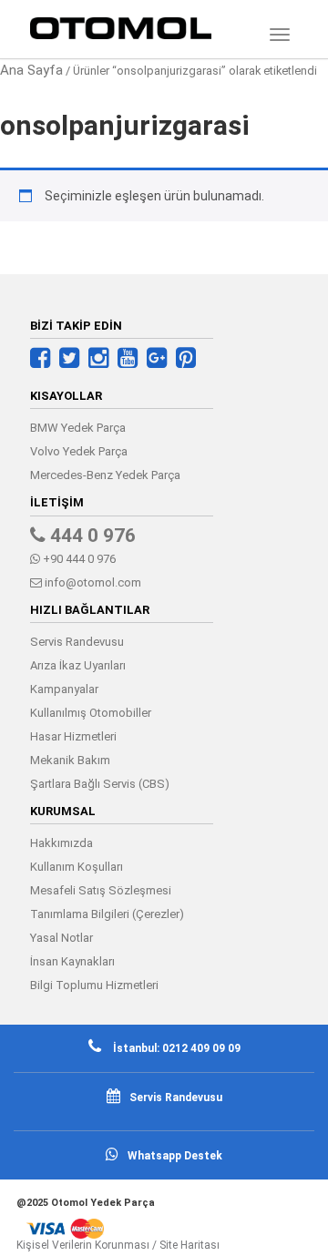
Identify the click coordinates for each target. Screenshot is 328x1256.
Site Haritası (189, 1245)
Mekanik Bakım (70, 760)
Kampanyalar (64, 689)
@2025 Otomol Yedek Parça (85, 1203)
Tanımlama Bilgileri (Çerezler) (107, 914)
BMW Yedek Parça (78, 427)
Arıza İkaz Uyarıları (78, 665)
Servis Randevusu (77, 641)
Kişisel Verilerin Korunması (82, 1245)
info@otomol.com (91, 582)
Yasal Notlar (61, 938)
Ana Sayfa (31, 70)
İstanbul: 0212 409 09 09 (175, 1048)
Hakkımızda (61, 843)
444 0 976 (91, 535)
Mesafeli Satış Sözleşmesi (100, 890)
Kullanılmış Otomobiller (90, 713)
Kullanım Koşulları (76, 866)
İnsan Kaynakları (72, 961)
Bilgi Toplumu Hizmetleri (94, 985)
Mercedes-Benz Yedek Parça (105, 475)
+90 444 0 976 (78, 559)
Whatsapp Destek (175, 1155)
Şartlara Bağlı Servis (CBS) (99, 784)
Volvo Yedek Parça (79, 451)
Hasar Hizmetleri (73, 736)
